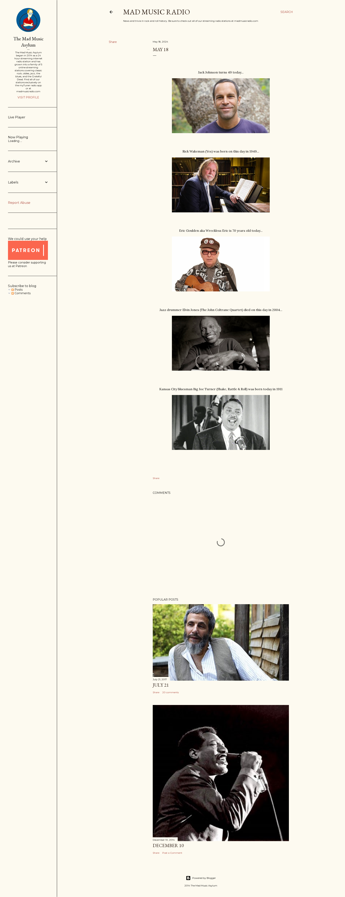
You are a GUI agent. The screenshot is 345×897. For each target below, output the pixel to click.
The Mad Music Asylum (28, 42)
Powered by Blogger (204, 877)
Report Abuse (19, 203)
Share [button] (113, 42)
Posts (18, 289)
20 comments (170, 692)
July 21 (161, 685)
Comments (22, 293)
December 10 (168, 845)
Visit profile (28, 97)
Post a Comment (172, 852)
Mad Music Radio (156, 12)
